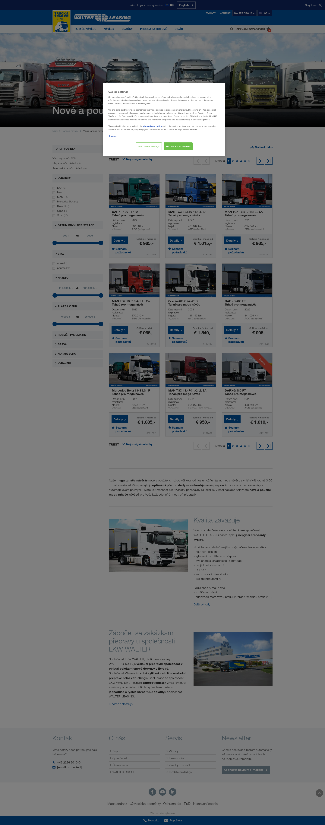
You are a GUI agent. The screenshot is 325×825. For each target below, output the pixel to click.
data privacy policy (152, 126)
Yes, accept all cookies (178, 146)
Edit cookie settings (148, 146)
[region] (164, 119)
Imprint (112, 136)
